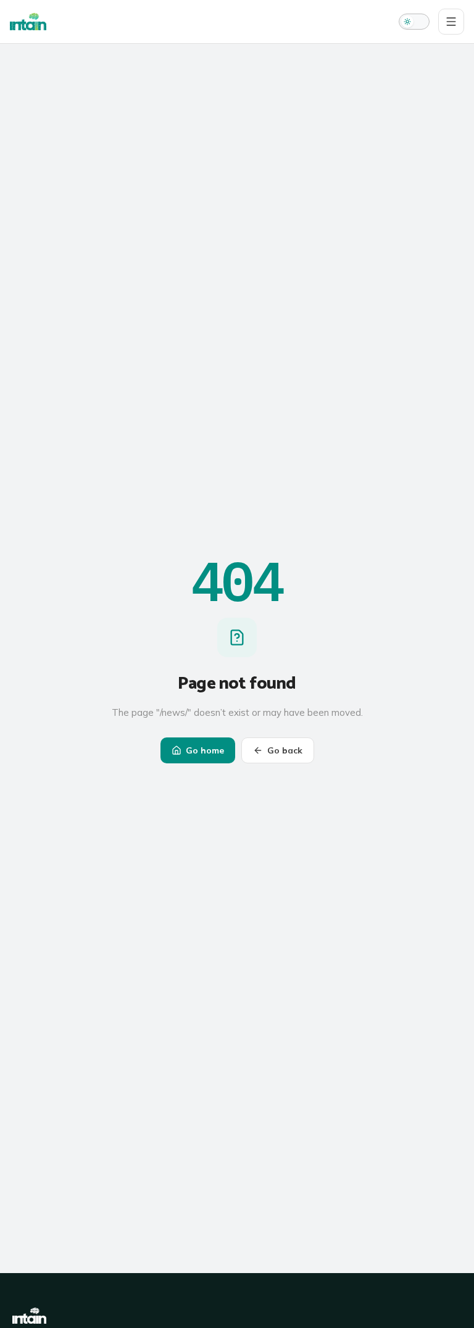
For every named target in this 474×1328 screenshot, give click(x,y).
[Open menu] (451, 22)
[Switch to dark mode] (414, 22)
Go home (205, 750)
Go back (284, 750)
